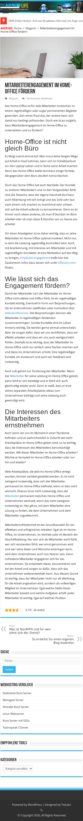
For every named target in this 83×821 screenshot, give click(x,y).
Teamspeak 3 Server (15, 727)
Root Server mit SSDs (16, 720)
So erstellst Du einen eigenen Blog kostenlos (53, 639)
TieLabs (66, 804)
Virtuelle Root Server (16, 707)
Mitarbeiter (17, 376)
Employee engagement (35, 257)
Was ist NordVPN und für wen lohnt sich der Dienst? (30, 629)
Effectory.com (67, 262)
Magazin (30, 28)
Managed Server (13, 700)
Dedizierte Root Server (17, 693)
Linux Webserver (13, 713)
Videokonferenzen (17, 313)
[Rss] (41, 810)
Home (18, 28)
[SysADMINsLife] (41, 7)
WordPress (35, 804)
